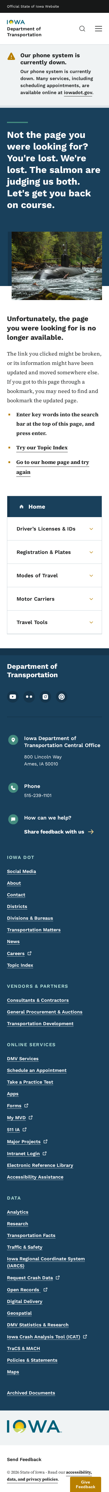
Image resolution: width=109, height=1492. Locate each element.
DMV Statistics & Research (38, 1325)
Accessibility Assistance (35, 1177)
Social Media (21, 871)
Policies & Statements (32, 1360)
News (13, 941)
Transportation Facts (31, 1235)
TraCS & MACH (23, 1348)
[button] (85, 1484)
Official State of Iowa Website (33, 6)
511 (13, 1129)
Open (24, 1289)
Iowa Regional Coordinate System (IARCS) (46, 1262)
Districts (17, 906)
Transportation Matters (34, 930)
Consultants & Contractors (38, 1000)
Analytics (17, 1212)
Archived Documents (31, 1393)
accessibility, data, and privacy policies (49, 1475)
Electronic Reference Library (40, 1165)
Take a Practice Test (30, 1082)
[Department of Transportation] (21, 22)
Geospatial (19, 1313)
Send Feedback (24, 1459)
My (16, 1117)
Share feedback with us (54, 832)
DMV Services (23, 1058)
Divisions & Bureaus (30, 918)
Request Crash (30, 1277)
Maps (13, 1372)
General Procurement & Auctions (45, 1012)
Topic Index (20, 965)
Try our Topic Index (42, 447)
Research (17, 1223)
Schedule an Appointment (37, 1070)
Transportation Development (40, 1023)
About (14, 883)
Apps (13, 1093)
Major (24, 1141)
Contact (16, 894)
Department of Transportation (24, 31)
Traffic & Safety (24, 1247)
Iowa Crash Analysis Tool (43, 1336)
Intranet (23, 1153)
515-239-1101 (37, 795)
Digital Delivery (24, 1301)
